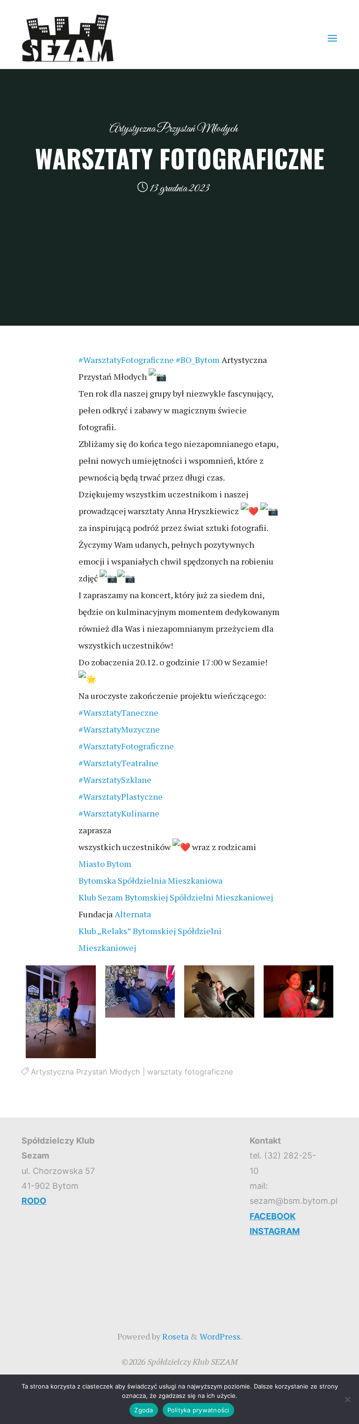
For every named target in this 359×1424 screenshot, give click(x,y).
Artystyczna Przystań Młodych (173, 128)
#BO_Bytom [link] (198, 359)
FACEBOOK (272, 1216)
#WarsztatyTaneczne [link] (118, 712)
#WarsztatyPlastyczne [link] (121, 796)
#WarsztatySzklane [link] (115, 779)
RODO (34, 1201)
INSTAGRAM (275, 1231)
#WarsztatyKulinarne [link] (119, 813)
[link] (105, 863)
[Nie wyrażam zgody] (347, 1399)
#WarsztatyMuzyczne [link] (119, 729)
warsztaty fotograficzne (190, 1071)
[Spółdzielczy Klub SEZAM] (68, 37)
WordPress (220, 1336)
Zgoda (143, 1410)
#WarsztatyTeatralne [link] (118, 762)
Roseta (174, 1336)
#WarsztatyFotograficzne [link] (126, 359)
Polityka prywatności (198, 1410)
